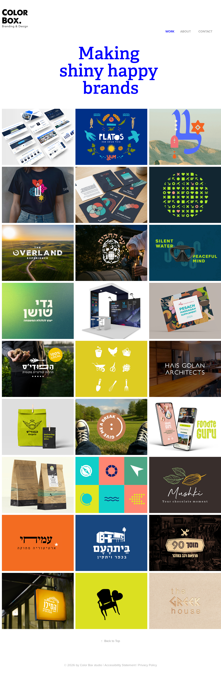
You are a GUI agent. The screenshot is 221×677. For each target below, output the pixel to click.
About (185, 31)
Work (169, 31)
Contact (205, 31)
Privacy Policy (147, 665)
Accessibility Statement (120, 665)
